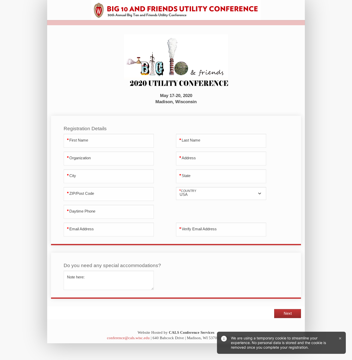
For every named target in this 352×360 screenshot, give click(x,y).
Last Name (191, 140)
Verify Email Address (199, 229)
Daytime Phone (82, 211)
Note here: (76, 277)
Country (188, 190)
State (186, 176)
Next (288, 313)
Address (189, 158)
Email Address (81, 229)
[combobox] (221, 193)
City (72, 176)
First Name (78, 140)
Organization (80, 158)
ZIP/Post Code (81, 193)
